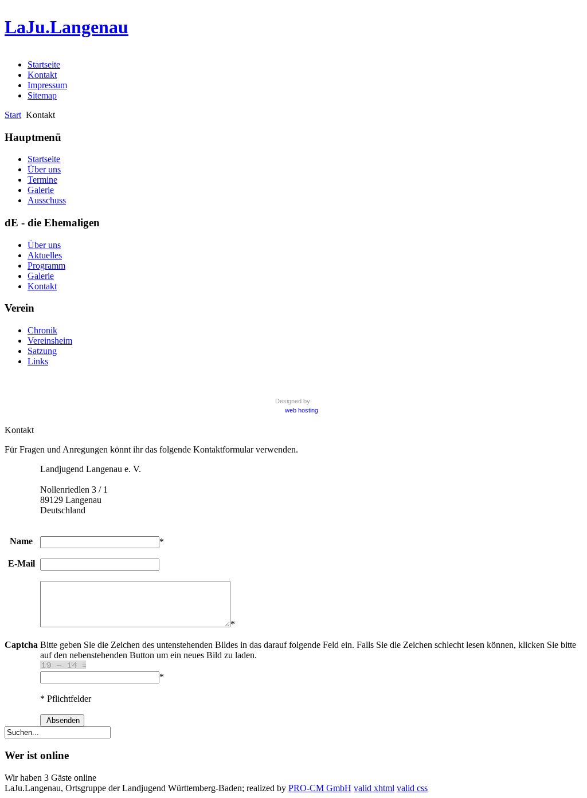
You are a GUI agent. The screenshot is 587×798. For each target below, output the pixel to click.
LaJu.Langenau (66, 27)
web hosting (301, 410)
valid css (412, 788)
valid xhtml (374, 788)
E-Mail (21, 563)
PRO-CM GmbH (319, 788)
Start (13, 115)
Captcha (21, 645)
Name (21, 541)
